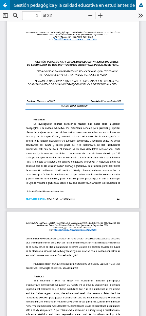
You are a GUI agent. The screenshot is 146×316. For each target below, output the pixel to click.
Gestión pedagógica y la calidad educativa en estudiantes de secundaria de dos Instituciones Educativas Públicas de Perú (80, 5)
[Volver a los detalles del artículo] (5, 5)
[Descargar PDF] (141, 5)
